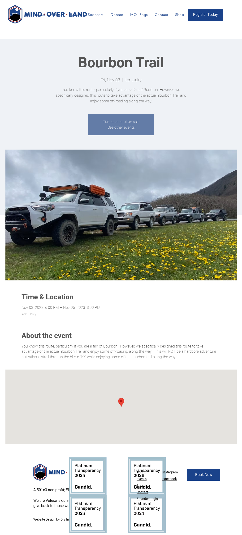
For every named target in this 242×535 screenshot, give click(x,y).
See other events (121, 127)
